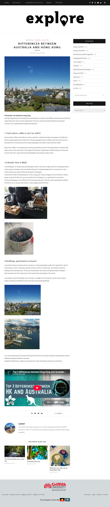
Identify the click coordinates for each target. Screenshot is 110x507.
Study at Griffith (78, 73)
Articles (16, 2)
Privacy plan (5, 494)
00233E (27, 494)
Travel (38, 40)
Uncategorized (77, 84)
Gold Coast (87, 494)
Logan (93, 494)
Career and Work (78, 47)
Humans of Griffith (34, 2)
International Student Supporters (83, 54)
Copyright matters (15, 494)
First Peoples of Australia (49, 500)
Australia (105, 494)
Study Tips (76, 77)
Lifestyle (30, 40)
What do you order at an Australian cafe (58, 469)
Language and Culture (80, 58)
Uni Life (45, 40)
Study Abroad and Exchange (81, 69)
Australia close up (33, 461)
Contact (59, 2)
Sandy (59, 413)
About (49, 2)
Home (7, 2)
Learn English (77, 62)
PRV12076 (38, 494)
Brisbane (99, 494)
